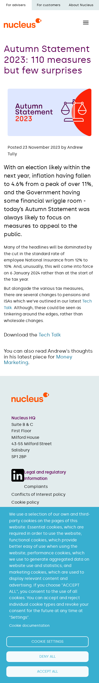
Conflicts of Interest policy (38, 494)
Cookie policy (25, 502)
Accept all (47, 671)
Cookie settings (47, 641)
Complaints (36, 486)
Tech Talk (50, 335)
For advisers (16, 5)
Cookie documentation (29, 625)
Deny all (47, 656)
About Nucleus (81, 5)
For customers (48, 5)
